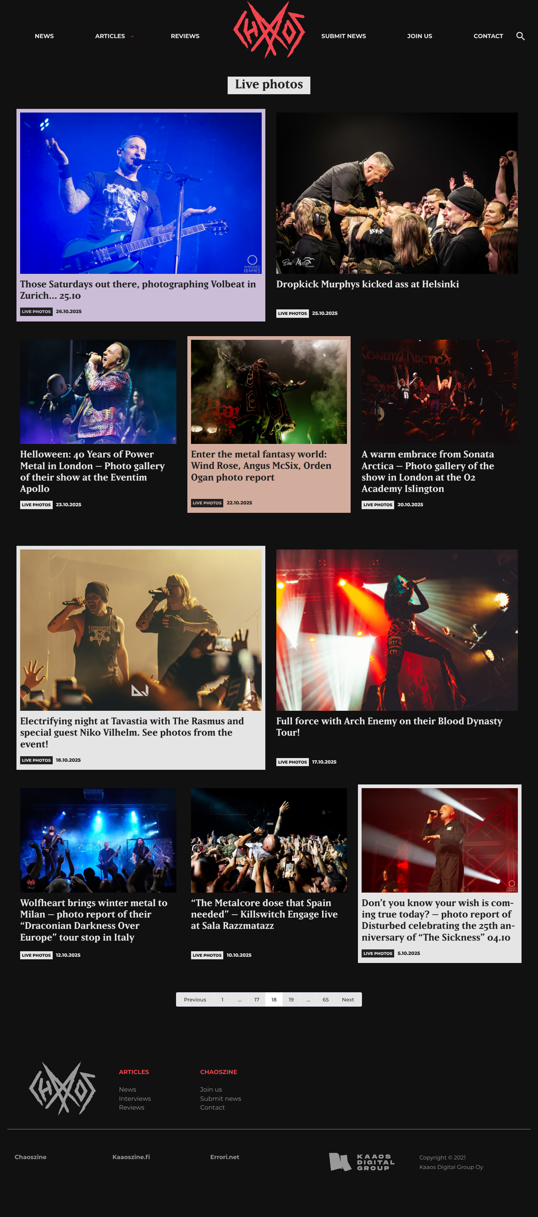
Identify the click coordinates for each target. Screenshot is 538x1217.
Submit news (220, 1099)
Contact (212, 1107)
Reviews (131, 1107)
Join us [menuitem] (419, 36)
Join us (211, 1090)
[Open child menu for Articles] (132, 36)
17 (256, 999)
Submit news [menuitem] (343, 36)
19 (291, 999)
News (127, 1090)
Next (348, 999)
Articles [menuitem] (110, 36)
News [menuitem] (44, 36)
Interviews (135, 1099)
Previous (195, 999)
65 (326, 999)
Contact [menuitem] (488, 36)
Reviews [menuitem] (185, 36)
